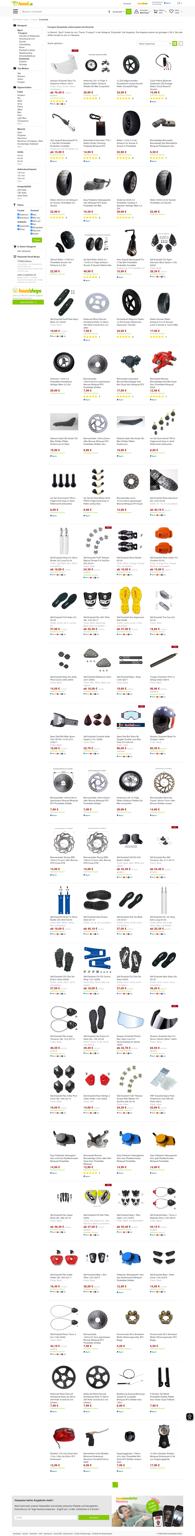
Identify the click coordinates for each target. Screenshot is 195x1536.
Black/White (138, 1220)
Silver (92, 566)
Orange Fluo (162, 563)
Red (103, 982)
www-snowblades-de (26, 274)
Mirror (73, 86)
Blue (131, 862)
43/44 (126, 622)
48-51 (159, 982)
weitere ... (58, 89)
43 (161, 503)
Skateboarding (25, 52)
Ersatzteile (24, 58)
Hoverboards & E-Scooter (27, 40)
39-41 (66, 622)
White (137, 862)
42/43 (72, 982)
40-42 (132, 622)
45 (95, 922)
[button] (179, 3)
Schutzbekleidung (27, 55)
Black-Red (100, 622)
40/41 (138, 982)
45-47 (166, 982)
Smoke (66, 86)
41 (158, 503)
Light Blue (61, 563)
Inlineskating (24, 44)
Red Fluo (154, 566)
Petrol (74, 563)
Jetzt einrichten (27, 302)
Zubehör (23, 61)
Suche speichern (55, 43)
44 (165, 503)
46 (98, 922)
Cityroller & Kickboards (29, 35)
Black (159, 268)
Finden (37, 240)
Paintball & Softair (27, 50)
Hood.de (21, 3)
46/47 (66, 982)
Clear (59, 86)
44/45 (59, 982)
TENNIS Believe (24, 261)
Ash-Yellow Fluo (97, 1220)
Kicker (22, 47)
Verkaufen (127, 3)
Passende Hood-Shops (28, 256)
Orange (132, 563)
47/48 (139, 622)
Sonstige (23, 64)
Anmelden (93, 1517)
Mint (69, 563)
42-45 (60, 622)
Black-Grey (88, 625)
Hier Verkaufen (24, 251)
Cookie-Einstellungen (82, 1533)
